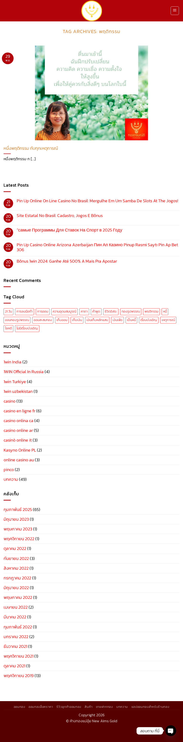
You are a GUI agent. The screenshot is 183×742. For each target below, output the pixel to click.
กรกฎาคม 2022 (17, 578)
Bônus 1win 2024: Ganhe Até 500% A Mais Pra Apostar (67, 261)
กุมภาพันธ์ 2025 (18, 509)
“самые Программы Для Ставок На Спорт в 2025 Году (69, 230)
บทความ (11, 479)
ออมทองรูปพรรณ (17, 320)
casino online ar (18, 430)
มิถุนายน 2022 (16, 588)
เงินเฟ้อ (117, 320)
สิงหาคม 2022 (16, 568)
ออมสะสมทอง (43, 320)
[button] (175, 10)
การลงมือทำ (24, 311)
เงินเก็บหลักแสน (97, 320)
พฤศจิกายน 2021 (18, 656)
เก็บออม (61, 320)
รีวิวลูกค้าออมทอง (68, 706)
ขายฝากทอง (104, 706)
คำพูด (96, 311)
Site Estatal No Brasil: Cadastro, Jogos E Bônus (60, 215)
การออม (42, 311)
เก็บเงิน (77, 320)
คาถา (84, 311)
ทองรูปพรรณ (131, 311)
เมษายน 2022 (16, 607)
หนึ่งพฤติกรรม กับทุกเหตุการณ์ (31, 148)
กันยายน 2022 (16, 558)
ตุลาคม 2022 (15, 548)
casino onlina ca (18, 421)
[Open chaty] (170, 730)
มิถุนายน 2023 (16, 519)
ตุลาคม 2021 (14, 666)
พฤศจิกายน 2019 (19, 676)
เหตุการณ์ (168, 320)
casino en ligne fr (19, 411)
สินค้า (88, 706)
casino (9, 401)
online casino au (19, 460)
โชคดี (8, 328)
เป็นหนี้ (131, 320)
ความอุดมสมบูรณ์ (64, 311)
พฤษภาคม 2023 (18, 529)
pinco (9, 470)
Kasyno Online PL (20, 450)
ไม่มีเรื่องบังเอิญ (27, 328)
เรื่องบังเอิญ (148, 320)
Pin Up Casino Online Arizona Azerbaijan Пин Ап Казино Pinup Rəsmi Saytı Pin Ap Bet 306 (97, 247)
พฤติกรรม (151, 311)
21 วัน (8, 311)
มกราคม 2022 (16, 637)
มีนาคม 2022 (15, 617)
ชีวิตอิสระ (111, 311)
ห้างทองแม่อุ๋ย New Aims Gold (93, 721)
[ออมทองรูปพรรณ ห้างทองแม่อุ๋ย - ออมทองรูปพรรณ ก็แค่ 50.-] (91, 10)
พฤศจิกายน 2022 (19, 539)
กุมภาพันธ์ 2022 (18, 627)
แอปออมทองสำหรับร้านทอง (150, 706)
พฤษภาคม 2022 (18, 597)
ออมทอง (19, 706)
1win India (12, 362)
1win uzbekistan (18, 391)
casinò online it (18, 440)
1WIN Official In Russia (24, 372)
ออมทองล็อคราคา (41, 706)
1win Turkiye (15, 382)
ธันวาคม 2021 (15, 646)
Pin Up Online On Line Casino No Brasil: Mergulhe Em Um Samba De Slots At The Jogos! (97, 200)
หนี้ (165, 311)
